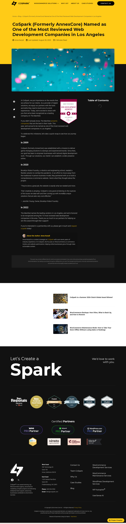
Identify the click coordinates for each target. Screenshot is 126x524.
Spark (36, 369)
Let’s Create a (24, 359)
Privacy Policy (78, 507)
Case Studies (87, 3)
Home (14, 16)
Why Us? (64, 3)
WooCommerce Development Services (102, 466)
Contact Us (75, 465)
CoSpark (50, 239)
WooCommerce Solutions (45, 3)
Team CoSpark (76, 471)
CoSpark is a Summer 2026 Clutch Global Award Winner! (91, 297)
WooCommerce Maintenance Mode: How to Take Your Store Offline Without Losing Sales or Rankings (90, 329)
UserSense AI (98, 495)
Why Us (73, 477)
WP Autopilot (98, 489)
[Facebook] (12, 480)
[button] (14, 101)
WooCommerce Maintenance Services (101, 474)
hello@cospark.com (52, 492)
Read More (74, 516)
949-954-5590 (51, 489)
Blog (19, 16)
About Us (75, 3)
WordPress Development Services (103, 482)
